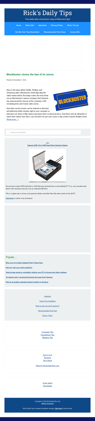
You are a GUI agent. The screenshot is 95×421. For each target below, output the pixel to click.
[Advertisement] (47, 228)
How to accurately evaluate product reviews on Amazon (27, 282)
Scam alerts (47, 383)
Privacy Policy (47, 316)
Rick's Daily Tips (47, 13)
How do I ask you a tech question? (19, 268)
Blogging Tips (47, 338)
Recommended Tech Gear (47, 311)
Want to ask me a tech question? (47, 306)
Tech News (47, 361)
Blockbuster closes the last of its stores (30, 74)
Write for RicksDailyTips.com (47, 366)
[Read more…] (12, 119)
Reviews (47, 358)
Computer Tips (47, 332)
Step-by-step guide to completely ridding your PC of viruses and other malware (36, 272)
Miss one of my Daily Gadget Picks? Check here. (24, 263)
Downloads (47, 386)
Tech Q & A (47, 355)
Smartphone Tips (47, 335)
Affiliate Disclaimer (47, 403)
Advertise (47, 296)
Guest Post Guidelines (47, 301)
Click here (58, 408)
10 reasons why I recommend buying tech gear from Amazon (29, 277)
